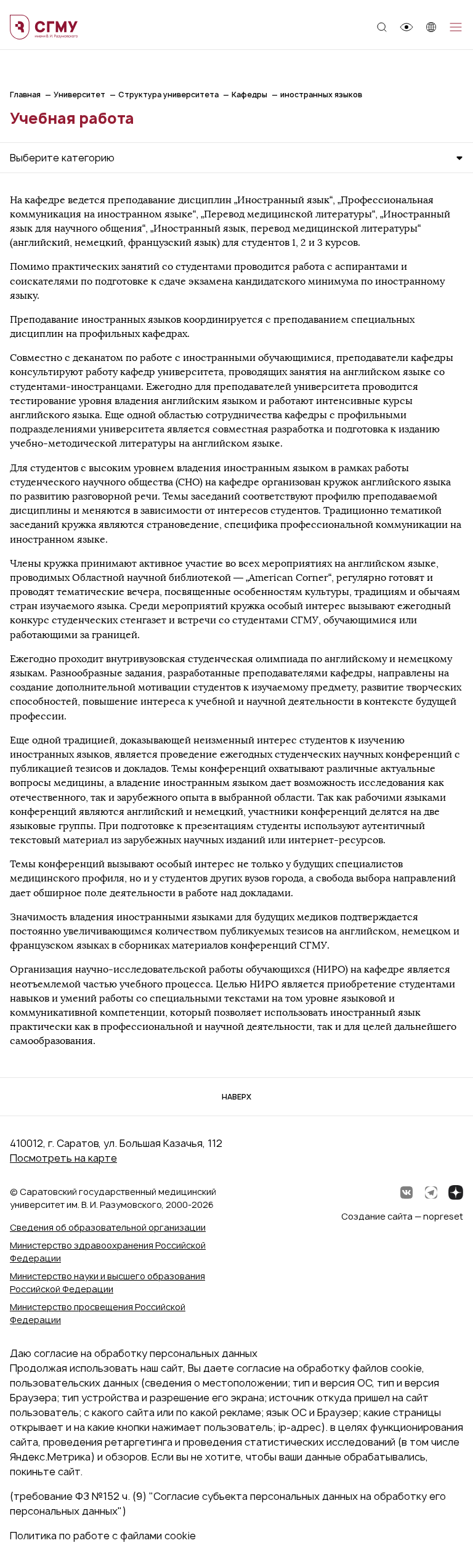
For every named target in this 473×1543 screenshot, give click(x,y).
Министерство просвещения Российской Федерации (97, 1313)
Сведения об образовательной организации (108, 1227)
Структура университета (168, 94)
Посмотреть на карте (63, 1158)
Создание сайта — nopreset (402, 1216)
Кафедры (249, 94)
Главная (25, 94)
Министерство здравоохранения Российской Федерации (108, 1251)
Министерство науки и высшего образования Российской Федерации (107, 1282)
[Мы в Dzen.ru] (455, 1192)
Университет (79, 94)
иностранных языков (321, 94)
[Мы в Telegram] (431, 1192)
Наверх (236, 1096)
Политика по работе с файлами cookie (103, 1535)
